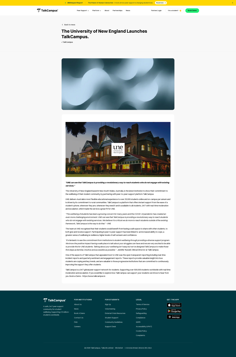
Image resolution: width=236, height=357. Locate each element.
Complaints (140, 335)
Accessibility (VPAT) (144, 326)
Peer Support (82, 10)
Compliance (140, 318)
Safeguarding (141, 313)
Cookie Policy (141, 331)
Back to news (69, 25)
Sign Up (108, 304)
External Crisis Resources (115, 313)
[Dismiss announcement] (232, 3)
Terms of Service (142, 304)
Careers (77, 326)
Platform (95, 10)
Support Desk (110, 326)
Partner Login (156, 10)
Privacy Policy (141, 309)
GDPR (138, 322)
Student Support (111, 318)
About (107, 10)
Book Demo (192, 10)
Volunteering (110, 309)
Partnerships (117, 10)
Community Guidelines (114, 322)
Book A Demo (79, 313)
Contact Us (78, 318)
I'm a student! (174, 10)
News (128, 10)
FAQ (75, 322)
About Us (78, 304)
